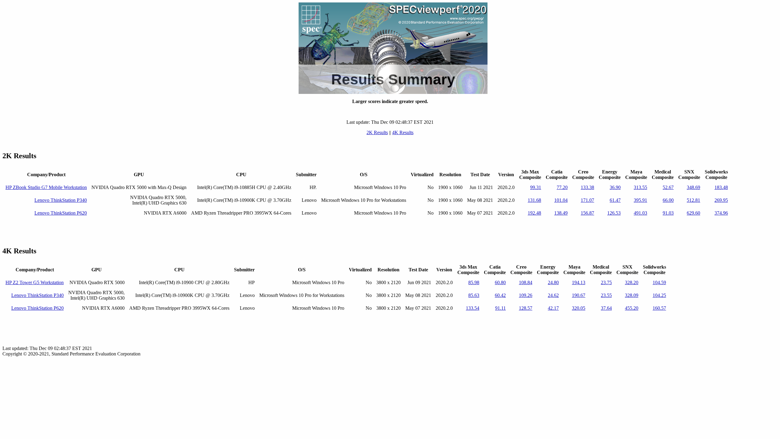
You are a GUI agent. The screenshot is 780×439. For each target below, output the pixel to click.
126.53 (614, 213)
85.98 (473, 282)
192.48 (534, 213)
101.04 (561, 200)
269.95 (721, 200)
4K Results (402, 132)
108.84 (525, 282)
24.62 (553, 295)
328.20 (631, 282)
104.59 (659, 282)
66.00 (668, 200)
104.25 (659, 295)
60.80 (500, 282)
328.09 (631, 295)
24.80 (553, 282)
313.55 (640, 187)
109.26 (525, 295)
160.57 (659, 308)
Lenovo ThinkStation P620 (60, 213)
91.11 (500, 308)
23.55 (606, 295)
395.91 (640, 200)
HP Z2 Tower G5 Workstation (34, 282)
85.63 (473, 295)
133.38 (587, 187)
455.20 (631, 308)
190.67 (578, 295)
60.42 (500, 295)
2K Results (377, 132)
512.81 (693, 200)
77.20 (562, 187)
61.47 (615, 200)
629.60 (693, 213)
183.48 (721, 187)
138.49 (561, 213)
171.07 (587, 200)
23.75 (606, 282)
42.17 (553, 308)
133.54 (472, 308)
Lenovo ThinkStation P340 (60, 200)
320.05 (578, 308)
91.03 (668, 213)
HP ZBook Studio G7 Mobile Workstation (46, 187)
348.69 (693, 187)
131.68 (534, 200)
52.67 (668, 187)
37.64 (606, 308)
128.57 (525, 308)
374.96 (721, 213)
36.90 (615, 187)
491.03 (640, 213)
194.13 (578, 282)
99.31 (535, 187)
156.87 (587, 213)
